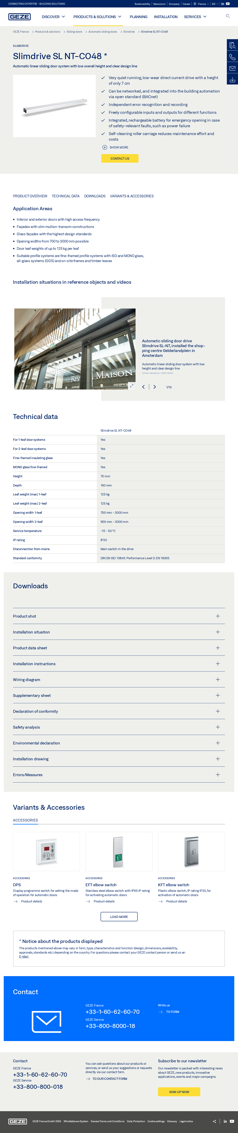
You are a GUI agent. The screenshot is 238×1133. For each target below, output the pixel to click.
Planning (138, 17)
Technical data (66, 196)
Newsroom (159, 3)
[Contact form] (232, 68)
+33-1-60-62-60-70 (113, 1011)
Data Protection (136, 1121)
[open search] (227, 16)
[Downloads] (232, 79)
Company (174, 3)
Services (192, 17)
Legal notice (186, 1121)
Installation (166, 17)
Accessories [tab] (25, 820)
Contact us (120, 158)
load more (119, 916)
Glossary (172, 1121)
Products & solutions (94, 17)
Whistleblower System (76, 1121)
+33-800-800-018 (38, 1086)
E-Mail (24, 956)
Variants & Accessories (132, 196)
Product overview (30, 196)
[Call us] (232, 57)
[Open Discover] (63, 16)
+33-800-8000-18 (110, 1025)
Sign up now (179, 1092)
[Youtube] (228, 3)
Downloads (95, 196)
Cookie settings (156, 1121)
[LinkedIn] (223, 3)
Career (186, 3)
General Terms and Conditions (107, 1121)
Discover (51, 17)
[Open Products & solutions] (119, 16)
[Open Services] (204, 16)
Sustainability (142, 3)
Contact (20, 1061)
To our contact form (110, 1078)
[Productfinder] (232, 45)
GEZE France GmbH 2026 (47, 1121)
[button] (201, 4)
